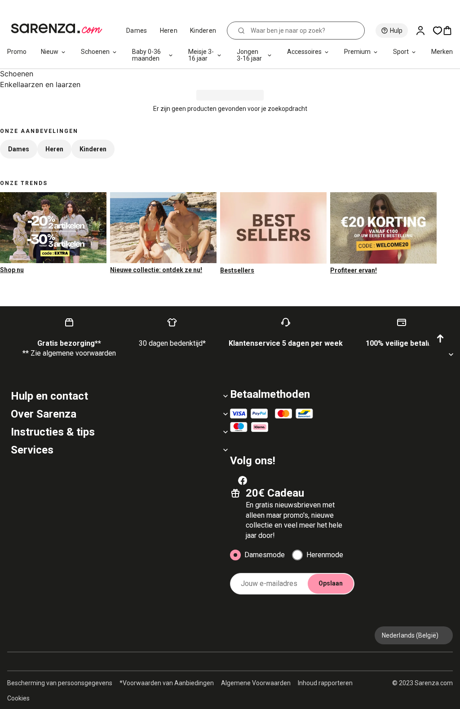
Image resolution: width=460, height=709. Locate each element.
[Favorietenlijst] (437, 30)
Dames (136, 30)
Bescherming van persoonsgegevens (59, 683)
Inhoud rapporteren (325, 683)
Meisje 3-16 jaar (201, 55)
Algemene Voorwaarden (256, 683)
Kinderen (203, 30)
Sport (401, 51)
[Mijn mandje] (451, 30)
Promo (17, 51)
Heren (169, 30)
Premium (357, 51)
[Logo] (60, 29)
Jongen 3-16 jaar (249, 55)
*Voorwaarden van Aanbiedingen (166, 683)
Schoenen (95, 51)
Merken (442, 51)
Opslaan (330, 583)
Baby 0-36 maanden (146, 55)
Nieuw (49, 51)
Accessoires (304, 51)
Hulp (396, 30)
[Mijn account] (424, 30)
